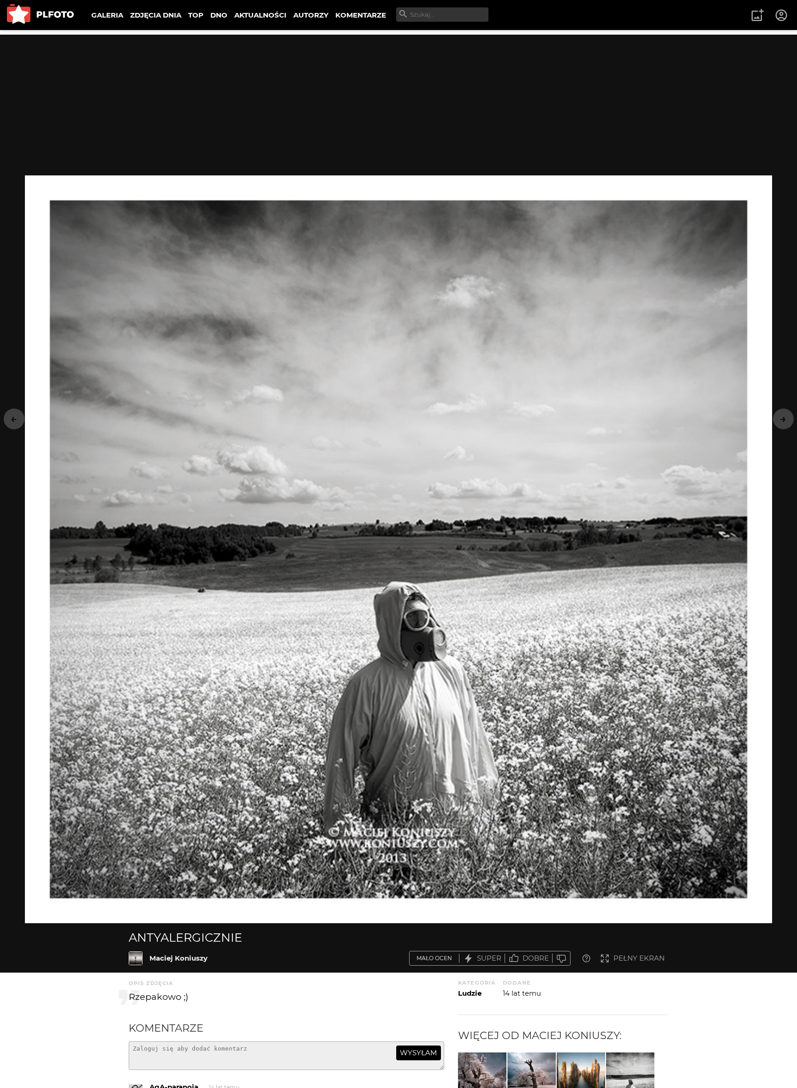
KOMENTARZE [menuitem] (360, 15)
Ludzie (470, 993)
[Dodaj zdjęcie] (757, 15)
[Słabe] (561, 958)
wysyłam (418, 1052)
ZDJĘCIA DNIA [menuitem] (155, 15)
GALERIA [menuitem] (107, 15)
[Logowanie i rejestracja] (782, 15)
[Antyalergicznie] (136, 958)
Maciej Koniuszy (178, 958)
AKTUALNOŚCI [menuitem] (260, 15)
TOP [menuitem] (195, 15)
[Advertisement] (398, 99)
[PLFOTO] (40, 15)
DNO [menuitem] (218, 15)
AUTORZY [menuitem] (310, 15)
